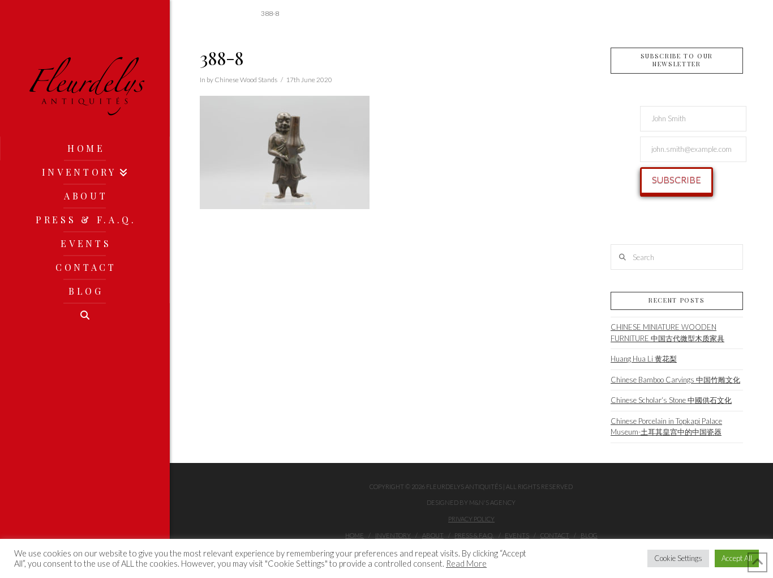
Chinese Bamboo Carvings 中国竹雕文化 (675, 379)
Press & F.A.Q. (473, 535)
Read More (466, 563)
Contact (554, 535)
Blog (589, 535)
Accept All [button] (737, 558)
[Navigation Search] (85, 315)
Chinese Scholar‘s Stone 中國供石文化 (671, 400)
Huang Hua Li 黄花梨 (644, 358)
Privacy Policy (471, 518)
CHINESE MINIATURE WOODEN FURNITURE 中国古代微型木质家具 (667, 332)
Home (354, 535)
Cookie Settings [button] (678, 558)
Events (517, 535)
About (433, 535)
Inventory (393, 535)
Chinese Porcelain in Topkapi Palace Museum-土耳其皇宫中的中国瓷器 (666, 426)
